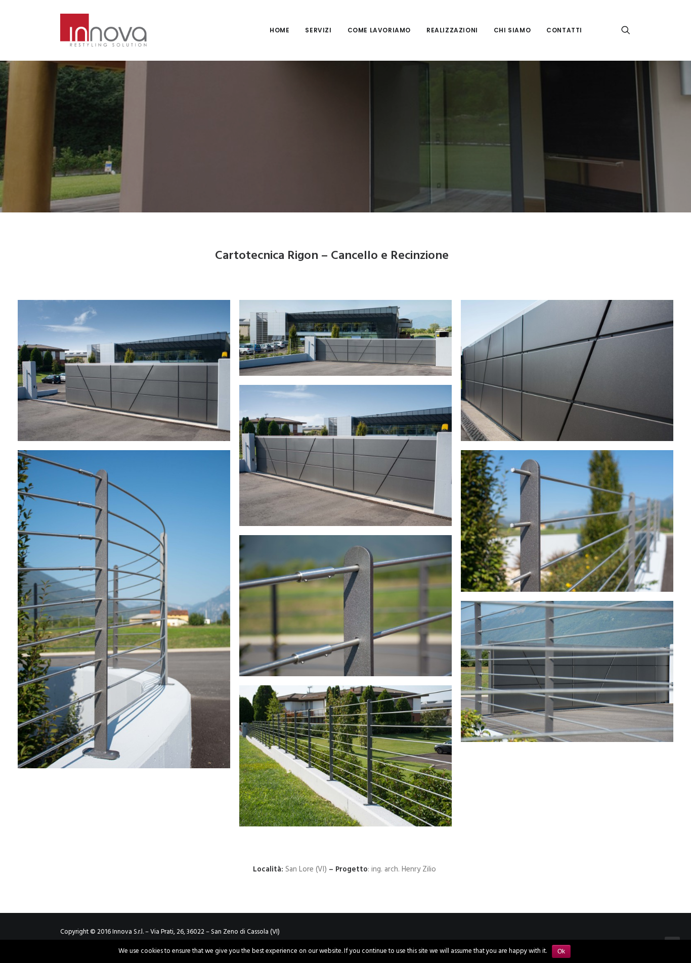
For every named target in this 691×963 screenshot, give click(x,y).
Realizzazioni (452, 30)
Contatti (564, 30)
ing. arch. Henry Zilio (404, 869)
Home (279, 30)
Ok (561, 951)
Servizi (318, 30)
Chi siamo (512, 30)
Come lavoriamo (379, 30)
